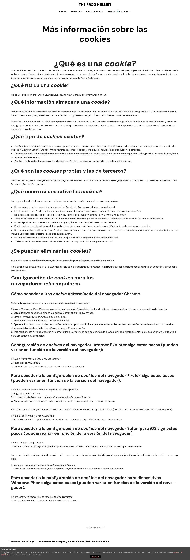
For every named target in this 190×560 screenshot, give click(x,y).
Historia (75, 11)
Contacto (14, 541)
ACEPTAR (95, 557)
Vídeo (62, 11)
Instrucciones (94, 11)
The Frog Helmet (95, 5)
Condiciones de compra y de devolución (61, 541)
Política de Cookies (97, 541)
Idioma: (112, 11)
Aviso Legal (28, 541)
